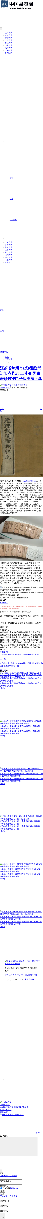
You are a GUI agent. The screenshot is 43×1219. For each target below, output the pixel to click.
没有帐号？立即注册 (8, 1176)
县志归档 (8, 53)
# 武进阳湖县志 (32, 655)
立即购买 (4, 603)
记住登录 (6, 1188)
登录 (2, 1191)
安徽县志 (8, 38)
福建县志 (8, 48)
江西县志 (8, 40)
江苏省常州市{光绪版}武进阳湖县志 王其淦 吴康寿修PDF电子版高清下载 (21, 373)
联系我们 (8, 975)
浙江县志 (8, 43)
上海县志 (8, 50)
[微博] (23, 1039)
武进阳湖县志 (29, 480)
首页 (7, 357)
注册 (2, 1217)
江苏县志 (8, 33)
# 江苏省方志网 (6, 655)
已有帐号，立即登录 (8, 1196)
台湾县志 (8, 35)
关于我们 (25, 975)
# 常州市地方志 (19, 655)
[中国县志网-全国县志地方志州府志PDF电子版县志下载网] (23, 964)
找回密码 (14, 1188)
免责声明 (17, 975)
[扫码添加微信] (21, 1115)
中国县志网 (5, 388)
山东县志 (8, 45)
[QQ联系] (24, 1020)
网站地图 (33, 975)
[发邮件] (24, 1077)
